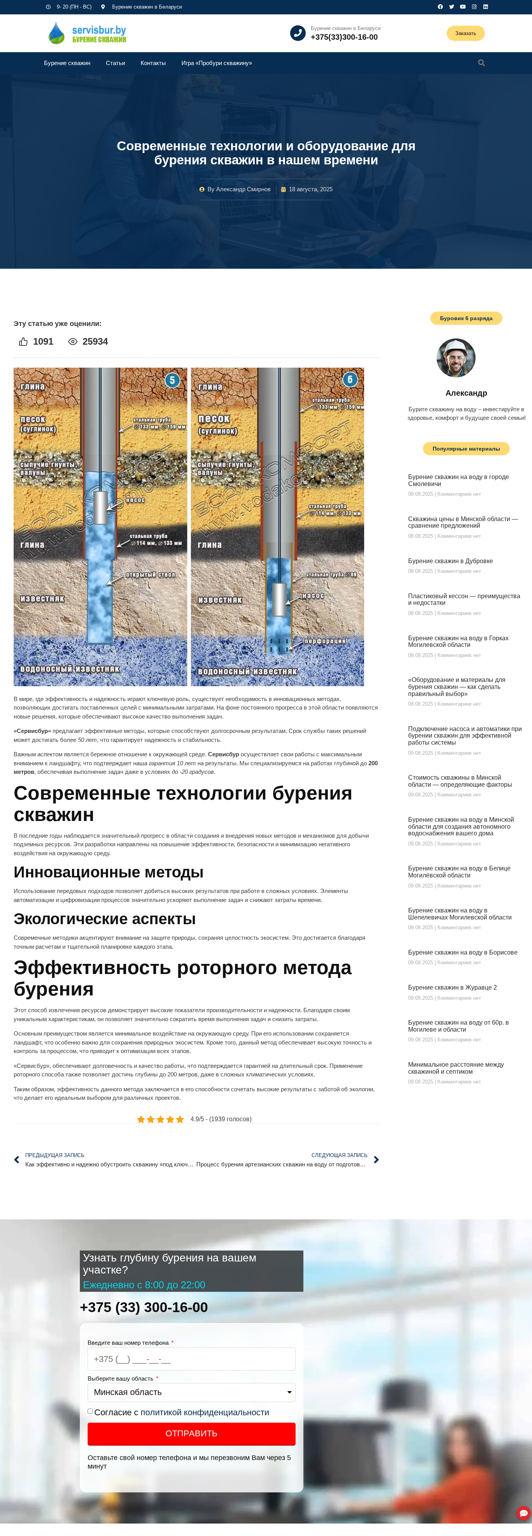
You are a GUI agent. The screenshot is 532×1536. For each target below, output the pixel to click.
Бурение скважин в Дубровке (450, 561)
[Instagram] (474, 6)
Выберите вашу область (121, 1378)
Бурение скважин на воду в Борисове (463, 952)
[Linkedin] (485, 6)
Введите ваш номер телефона (129, 1342)
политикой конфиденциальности (205, 1412)
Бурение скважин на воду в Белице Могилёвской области (459, 872)
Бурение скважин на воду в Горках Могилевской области (458, 641)
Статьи (115, 63)
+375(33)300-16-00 (344, 37)
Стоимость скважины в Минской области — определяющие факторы (460, 781)
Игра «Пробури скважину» (216, 63)
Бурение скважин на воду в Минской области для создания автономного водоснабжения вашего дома (461, 826)
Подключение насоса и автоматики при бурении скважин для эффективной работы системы (465, 736)
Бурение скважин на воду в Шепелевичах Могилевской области (460, 914)
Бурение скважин (67, 63)
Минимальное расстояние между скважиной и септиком (456, 1068)
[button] (482, 63)
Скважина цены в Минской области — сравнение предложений (463, 522)
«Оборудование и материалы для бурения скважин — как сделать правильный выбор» (457, 686)
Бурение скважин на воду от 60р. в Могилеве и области (458, 1026)
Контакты (153, 63)
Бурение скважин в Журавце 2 (452, 987)
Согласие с (181, 1412)
